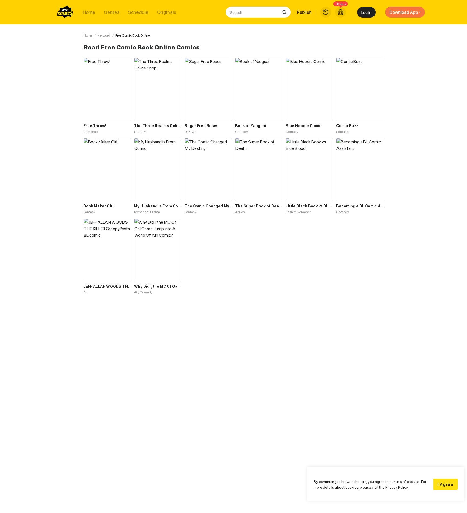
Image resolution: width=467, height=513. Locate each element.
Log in (366, 12)
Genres (111, 12)
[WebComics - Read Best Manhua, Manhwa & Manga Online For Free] (65, 12)
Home (89, 12)
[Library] (325, 12)
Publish (304, 12)
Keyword (104, 35)
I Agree (445, 484)
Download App (403, 12)
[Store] (340, 12)
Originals (166, 12)
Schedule (138, 12)
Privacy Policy (396, 487)
